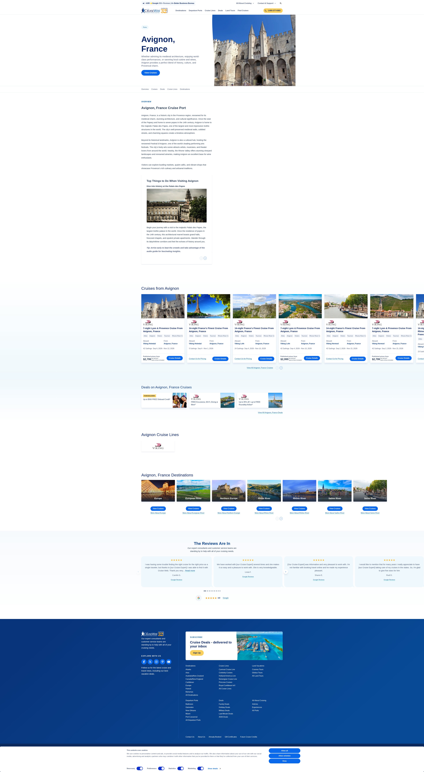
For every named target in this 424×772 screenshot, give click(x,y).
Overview (145, 89)
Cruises (154, 89)
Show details (213, 768)
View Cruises (150, 73)
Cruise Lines (172, 89)
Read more (190, 573)
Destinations (185, 89)
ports (145, 27)
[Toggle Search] (281, 3)
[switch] (161, 768)
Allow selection (285, 756)
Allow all (284, 751)
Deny (285, 761)
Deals (162, 89)
